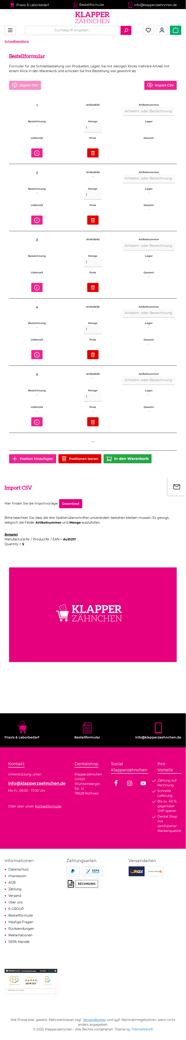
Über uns (15, 902)
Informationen (19, 860)
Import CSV (164, 85)
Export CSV (29, 85)
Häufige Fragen (20, 922)
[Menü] (10, 30)
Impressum (17, 876)
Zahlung (15, 889)
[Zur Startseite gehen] (93, 17)
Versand (14, 896)
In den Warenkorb (131, 458)
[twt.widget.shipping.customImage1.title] (136, 871)
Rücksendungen (21, 929)
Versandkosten (94, 1020)
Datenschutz (18, 869)
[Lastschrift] (92, 871)
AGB (12, 883)
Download (70, 504)
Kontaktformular (48, 806)
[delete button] (93, 152)
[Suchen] (126, 30)
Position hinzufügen (36, 459)
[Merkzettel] (148, 30)
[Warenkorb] (175, 30)
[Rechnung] (82, 884)
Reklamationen (20, 935)
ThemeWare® (142, 1029)
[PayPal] (73, 871)
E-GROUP (16, 909)
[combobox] (73, 30)
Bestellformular (91, 5)
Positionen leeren (83, 459)
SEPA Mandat (19, 942)
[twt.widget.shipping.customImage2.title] (155, 871)
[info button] (37, 152)
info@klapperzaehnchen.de (36, 783)
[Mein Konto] (162, 30)
